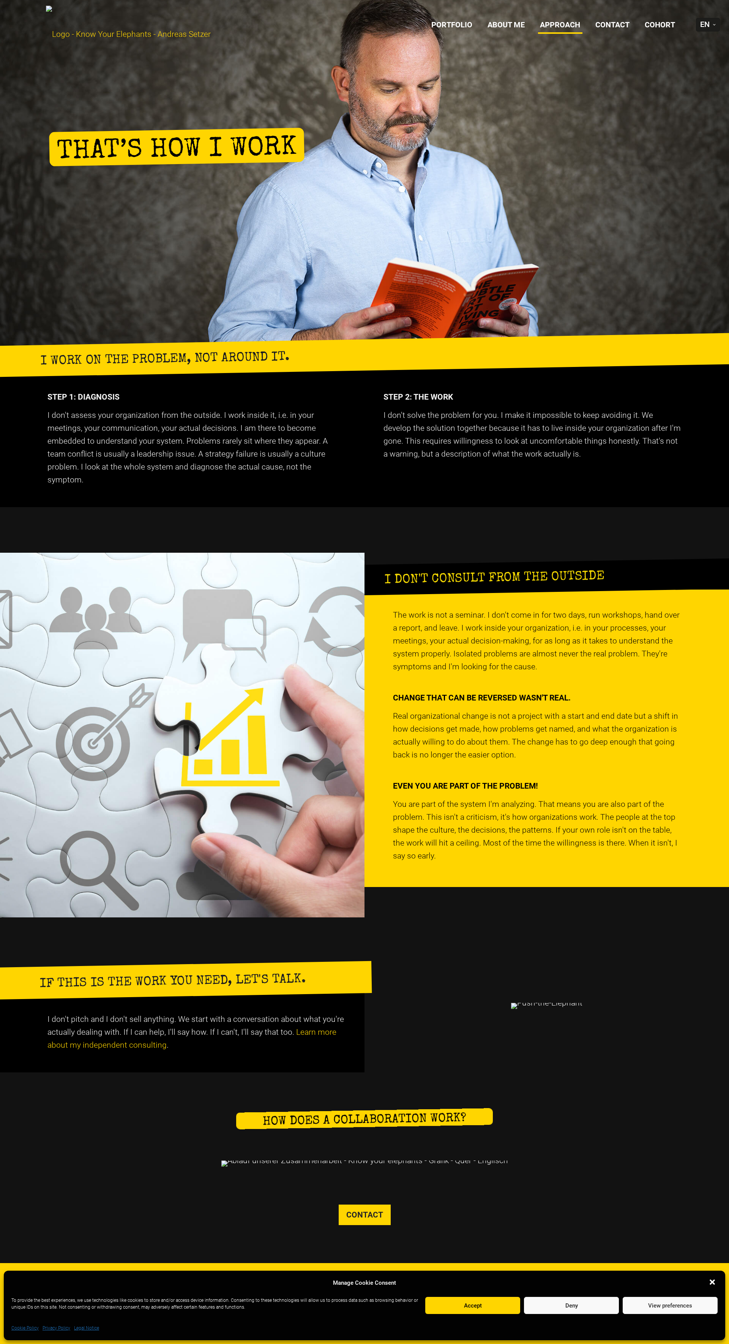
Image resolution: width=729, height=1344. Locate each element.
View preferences (670, 1305)
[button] (713, 1282)
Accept (473, 1305)
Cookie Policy (25, 1328)
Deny (571, 1305)
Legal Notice (86, 1328)
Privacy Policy (56, 1328)
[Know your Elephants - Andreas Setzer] (113, 34)
